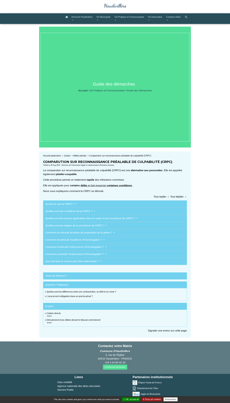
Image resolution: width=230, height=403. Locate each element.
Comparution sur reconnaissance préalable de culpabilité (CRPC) (120, 156)
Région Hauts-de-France (150, 382)
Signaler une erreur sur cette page (167, 330)
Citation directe (54, 313)
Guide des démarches (139, 90)
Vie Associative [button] (155, 17)
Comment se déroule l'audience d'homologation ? (74, 239)
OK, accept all (132, 399)
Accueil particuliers (52, 156)
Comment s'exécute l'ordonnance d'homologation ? (75, 247)
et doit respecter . (110, 185)
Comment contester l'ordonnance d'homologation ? (74, 254)
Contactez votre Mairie (115, 346)
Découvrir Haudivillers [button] (82, 17)
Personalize (170, 399)
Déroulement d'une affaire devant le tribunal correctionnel (73, 320)
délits (84, 185)
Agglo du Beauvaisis (150, 394)
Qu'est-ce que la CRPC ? (60, 204)
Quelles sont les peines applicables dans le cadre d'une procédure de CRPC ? (90, 218)
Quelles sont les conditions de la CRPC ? (69, 211)
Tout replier (162, 196)
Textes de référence (55, 276)
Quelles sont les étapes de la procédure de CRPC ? (75, 225)
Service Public (65, 389)
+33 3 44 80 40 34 (115, 362)
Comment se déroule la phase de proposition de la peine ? (79, 232)
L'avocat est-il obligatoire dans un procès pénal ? (70, 296)
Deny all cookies (153, 399)
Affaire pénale (80, 156)
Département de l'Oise (147, 388)
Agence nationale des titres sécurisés (78, 386)
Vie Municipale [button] (103, 17)
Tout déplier (178, 196)
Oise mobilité (64, 382)
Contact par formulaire (115, 367)
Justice (67, 156)
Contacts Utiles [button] (173, 17)
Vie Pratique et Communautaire (107, 90)
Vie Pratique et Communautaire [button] (129, 17)
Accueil (82, 90)
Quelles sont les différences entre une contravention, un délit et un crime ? (81, 292)
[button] (66, 17)
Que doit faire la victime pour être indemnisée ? (72, 261)
